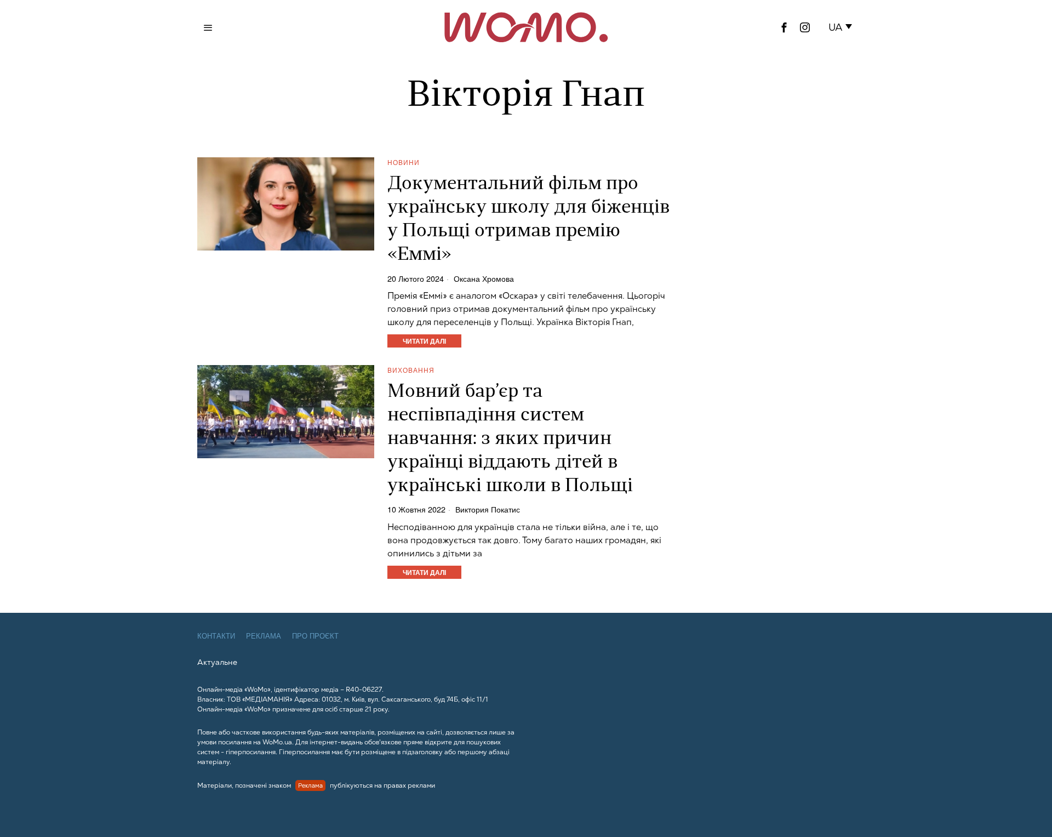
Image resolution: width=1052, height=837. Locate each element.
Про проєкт (315, 636)
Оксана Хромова (484, 278)
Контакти (216, 636)
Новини (403, 162)
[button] (842, 27)
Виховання (410, 369)
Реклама (263, 636)
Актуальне (217, 662)
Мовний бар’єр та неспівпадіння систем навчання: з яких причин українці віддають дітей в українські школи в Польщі (510, 439)
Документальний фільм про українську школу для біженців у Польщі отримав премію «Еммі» (528, 219)
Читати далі (424, 341)
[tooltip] (784, 27)
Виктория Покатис (487, 509)
